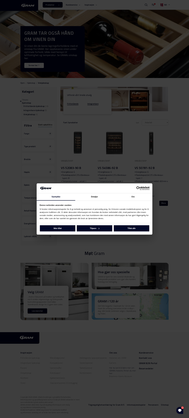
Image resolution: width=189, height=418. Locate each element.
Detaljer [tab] (94, 197)
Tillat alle (132, 228)
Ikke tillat (58, 228)
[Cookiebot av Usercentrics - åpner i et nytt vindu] (138, 188)
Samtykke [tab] (56, 197)
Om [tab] (133, 197)
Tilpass (93, 228)
